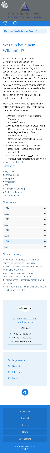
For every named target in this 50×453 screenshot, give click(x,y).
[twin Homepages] (25, 448)
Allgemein (9, 171)
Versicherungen (11, 195)
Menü (44, 23)
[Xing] (25, 392)
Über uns (17, 371)
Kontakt (16, 366)
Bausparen (9, 178)
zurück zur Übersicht (14, 162)
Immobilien (9, 182)
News (15, 377)
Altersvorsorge (11, 175)
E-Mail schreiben (23, 341)
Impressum (18, 360)
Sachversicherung (13, 192)
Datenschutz (25, 439)
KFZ (6, 185)
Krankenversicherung (14, 188)
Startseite (8, 31)
